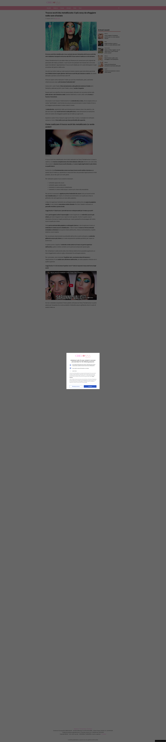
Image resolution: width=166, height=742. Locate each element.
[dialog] (83, 371)
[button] (83, 371)
